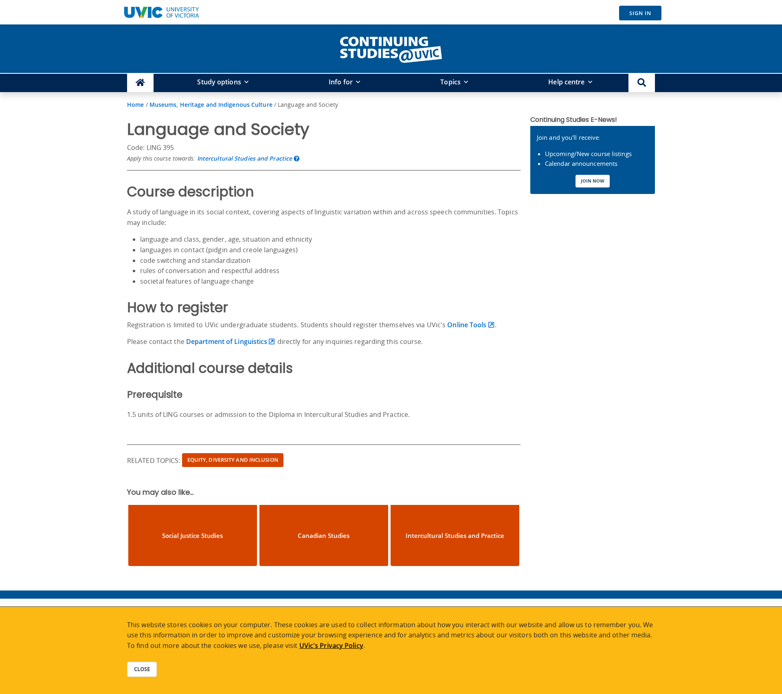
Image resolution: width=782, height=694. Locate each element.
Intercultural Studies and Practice (244, 158)
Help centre (566, 81)
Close (142, 669)
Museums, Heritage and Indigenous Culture (210, 104)
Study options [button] (219, 81)
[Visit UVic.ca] (161, 12)
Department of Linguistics (227, 341)
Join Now (592, 181)
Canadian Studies (323, 535)
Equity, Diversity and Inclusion (232, 459)
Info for (341, 81)
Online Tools (466, 324)
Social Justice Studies (192, 535)
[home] (391, 48)
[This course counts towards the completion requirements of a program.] (296, 158)
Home (135, 104)
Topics (450, 81)
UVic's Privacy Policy (331, 645)
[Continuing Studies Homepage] (140, 83)
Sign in (640, 13)
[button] (641, 83)
